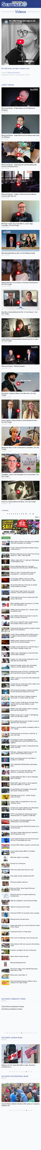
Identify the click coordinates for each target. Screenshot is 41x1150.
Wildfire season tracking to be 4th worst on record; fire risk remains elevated (22, 641)
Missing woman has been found (19, 919)
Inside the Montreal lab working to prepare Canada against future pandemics (25, 629)
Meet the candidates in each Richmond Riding (23, 901)
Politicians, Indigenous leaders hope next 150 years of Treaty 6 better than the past (23, 752)
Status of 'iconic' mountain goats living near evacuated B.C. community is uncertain (23, 573)
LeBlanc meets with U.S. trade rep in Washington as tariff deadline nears (24, 560)
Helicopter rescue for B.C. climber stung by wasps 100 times (23, 796)
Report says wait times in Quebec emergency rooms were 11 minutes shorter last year (23, 697)
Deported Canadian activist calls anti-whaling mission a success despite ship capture (23, 666)
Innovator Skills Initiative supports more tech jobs (24, 845)
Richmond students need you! (19, 882)
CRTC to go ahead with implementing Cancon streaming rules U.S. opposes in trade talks (23, 814)
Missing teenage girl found (18, 962)
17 (30, 514)
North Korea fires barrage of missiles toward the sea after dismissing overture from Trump (24, 690)
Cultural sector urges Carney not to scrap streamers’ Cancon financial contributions (22, 591)
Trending (6, 538)
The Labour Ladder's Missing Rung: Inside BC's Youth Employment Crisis (24, 833)
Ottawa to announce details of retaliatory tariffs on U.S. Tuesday (24, 728)
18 (33, 514)
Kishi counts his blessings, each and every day (24, 938)
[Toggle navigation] (36, 4)
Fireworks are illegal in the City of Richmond (23, 950)
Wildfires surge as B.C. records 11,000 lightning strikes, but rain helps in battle (24, 715)
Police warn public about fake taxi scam (22, 870)
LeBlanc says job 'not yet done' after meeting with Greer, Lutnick (24, 678)
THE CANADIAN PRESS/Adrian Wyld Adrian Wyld (23, 765)
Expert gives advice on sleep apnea (20, 931)
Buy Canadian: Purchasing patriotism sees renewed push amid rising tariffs (22, 821)
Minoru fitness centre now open (19, 956)
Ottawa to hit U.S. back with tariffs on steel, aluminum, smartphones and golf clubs (23, 771)
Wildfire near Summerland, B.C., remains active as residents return (24, 610)
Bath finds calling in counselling (19, 857)
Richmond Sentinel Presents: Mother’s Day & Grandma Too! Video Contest (23, 982)
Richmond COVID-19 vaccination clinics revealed (24, 913)
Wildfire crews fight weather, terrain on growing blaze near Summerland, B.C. (24, 709)
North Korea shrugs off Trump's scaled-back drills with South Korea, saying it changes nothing (24, 672)
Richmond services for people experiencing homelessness (22, 895)
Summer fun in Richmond (17, 863)
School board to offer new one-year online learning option (24, 944)
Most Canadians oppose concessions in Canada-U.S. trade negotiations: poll (24, 604)
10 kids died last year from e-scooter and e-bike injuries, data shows (24, 598)
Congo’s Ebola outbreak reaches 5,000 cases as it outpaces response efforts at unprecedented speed (24, 635)
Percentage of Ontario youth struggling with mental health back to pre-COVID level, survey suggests (23, 741)
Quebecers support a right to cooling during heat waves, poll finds (24, 746)
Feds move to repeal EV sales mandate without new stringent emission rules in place (24, 622)
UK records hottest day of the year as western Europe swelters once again (23, 585)
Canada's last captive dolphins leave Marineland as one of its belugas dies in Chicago (24, 808)
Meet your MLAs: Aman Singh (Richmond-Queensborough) (22, 889)
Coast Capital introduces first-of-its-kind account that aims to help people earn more (24, 839)
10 (26, 514)
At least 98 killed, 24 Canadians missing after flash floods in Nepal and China (23, 790)
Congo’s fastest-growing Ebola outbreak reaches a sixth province (24, 548)
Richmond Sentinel (14, 72)
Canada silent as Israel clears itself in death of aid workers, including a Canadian (24, 684)
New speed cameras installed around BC (22, 876)
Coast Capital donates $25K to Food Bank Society (22, 851)
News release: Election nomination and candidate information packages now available (24, 542)
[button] (5, 1033)
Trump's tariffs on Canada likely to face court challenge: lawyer (23, 802)
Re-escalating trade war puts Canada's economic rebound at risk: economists (24, 721)
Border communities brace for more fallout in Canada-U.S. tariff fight (23, 759)
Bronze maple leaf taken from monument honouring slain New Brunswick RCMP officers (24, 567)
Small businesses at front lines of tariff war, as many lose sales (23, 734)
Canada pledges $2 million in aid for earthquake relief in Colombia (24, 777)
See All (3, 1000)
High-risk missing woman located (20, 907)
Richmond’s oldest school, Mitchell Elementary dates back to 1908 (24, 969)
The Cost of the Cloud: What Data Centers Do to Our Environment (24, 827)
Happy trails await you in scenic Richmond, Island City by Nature (25, 926)
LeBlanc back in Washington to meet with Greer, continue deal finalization (24, 653)
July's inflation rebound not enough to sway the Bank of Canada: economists (24, 616)
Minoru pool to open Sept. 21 (18, 975)
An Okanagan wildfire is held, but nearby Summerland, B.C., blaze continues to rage (22, 579)
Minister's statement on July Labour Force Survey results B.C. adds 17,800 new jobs (24, 554)
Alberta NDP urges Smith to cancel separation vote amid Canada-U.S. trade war (23, 783)
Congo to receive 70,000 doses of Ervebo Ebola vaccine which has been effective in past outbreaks (24, 703)
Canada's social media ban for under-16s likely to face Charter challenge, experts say (24, 647)
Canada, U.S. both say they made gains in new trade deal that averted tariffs (24, 660)
